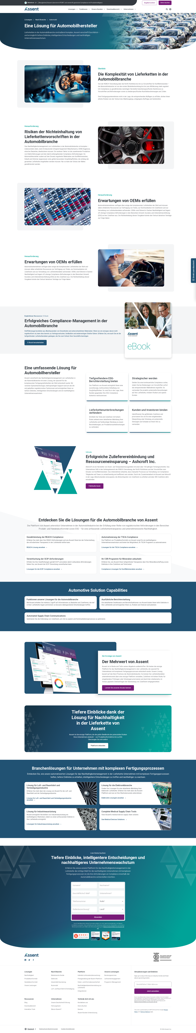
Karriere (80, 1009)
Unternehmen (129, 9)
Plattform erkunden (98, 746)
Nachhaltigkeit (29, 975)
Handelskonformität (30, 982)
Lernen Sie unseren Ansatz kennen (118, 688)
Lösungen (71, 9)
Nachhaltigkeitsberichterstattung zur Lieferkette (89, 986)
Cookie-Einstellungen (68, 1029)
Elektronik (54, 978)
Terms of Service (145, 1012)
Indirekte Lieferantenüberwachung (89, 975)
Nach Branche (40, 20)
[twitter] (29, 960)
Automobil (54, 985)
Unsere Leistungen (30, 985)
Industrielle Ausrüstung (58, 982)
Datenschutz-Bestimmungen (48, 1029)
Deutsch (31, 1029)
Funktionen (83, 9)
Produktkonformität (30, 978)
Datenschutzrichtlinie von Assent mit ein (145, 1002)
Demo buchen (165, 2)
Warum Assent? (56, 1009)
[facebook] (33, 960)
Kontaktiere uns (83, 1002)
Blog (25, 1002)
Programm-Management (112, 982)
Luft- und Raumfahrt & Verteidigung (62, 989)
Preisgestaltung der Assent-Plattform (90, 978)
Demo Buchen (82, 1006)
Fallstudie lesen (94, 486)
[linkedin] (25, 960)
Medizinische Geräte (57, 975)
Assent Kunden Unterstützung (87, 1012)
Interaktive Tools (29, 1009)
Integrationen (82, 991)
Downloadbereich (113, 9)
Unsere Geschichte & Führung (60, 1002)
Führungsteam (56, 1006)
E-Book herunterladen (35, 343)
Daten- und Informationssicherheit (89, 982)
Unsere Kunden (97, 9)
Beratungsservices (110, 975)
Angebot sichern (149, 3)
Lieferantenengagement (112, 978)
